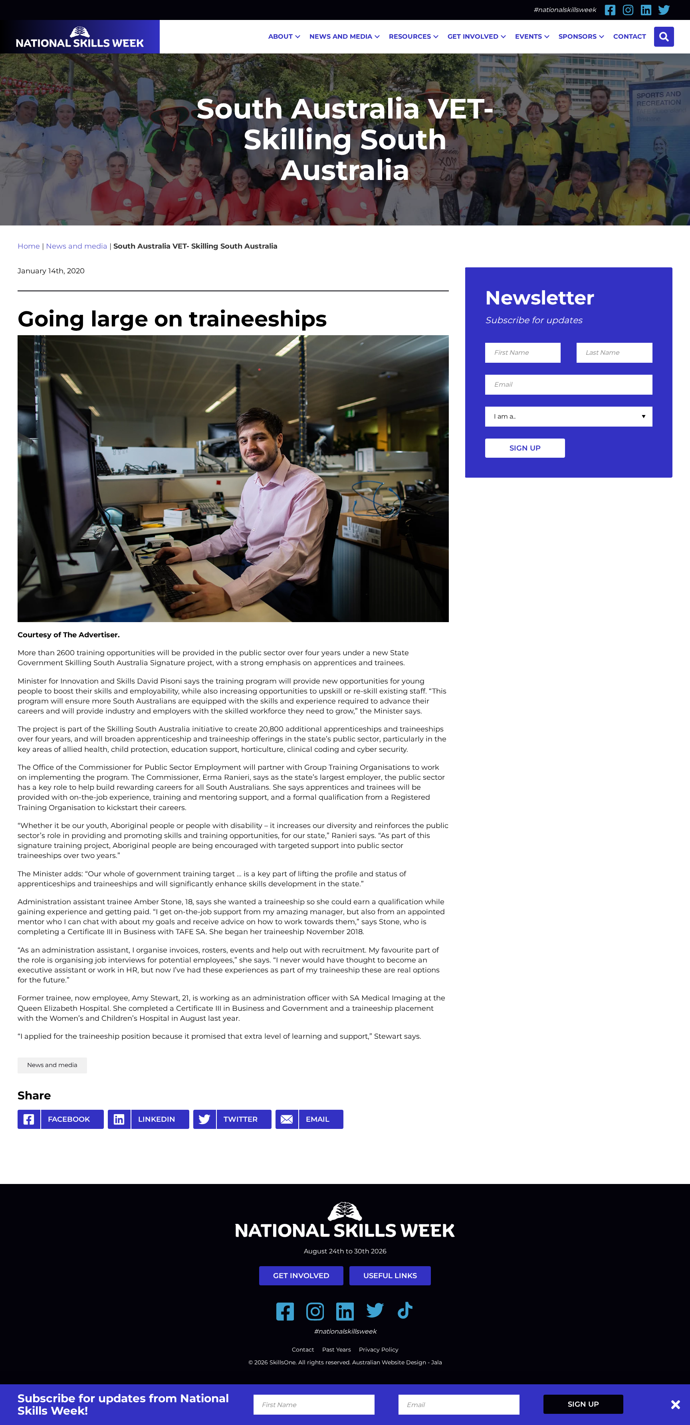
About (280, 36)
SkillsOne (282, 1362)
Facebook (69, 1119)
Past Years (336, 1349)
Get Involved (473, 36)
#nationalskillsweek (564, 10)
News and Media (340, 36)
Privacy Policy (379, 1349)
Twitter (241, 1119)
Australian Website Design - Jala (397, 1362)
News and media (76, 246)
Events (528, 36)
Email (317, 1119)
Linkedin (156, 1119)
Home (29, 246)
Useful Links (390, 1275)
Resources (410, 36)
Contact (629, 36)
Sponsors (578, 36)
